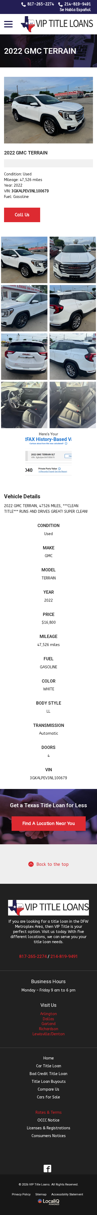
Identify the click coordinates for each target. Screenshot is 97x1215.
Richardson (48, 1029)
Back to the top (52, 864)
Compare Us (48, 1089)
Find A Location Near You (48, 823)
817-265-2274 (40, 4)
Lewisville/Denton (49, 1034)
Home (48, 1058)
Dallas (48, 1019)
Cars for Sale (48, 1097)
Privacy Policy (21, 1194)
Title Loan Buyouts (49, 1081)
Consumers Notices (49, 1136)
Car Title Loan (48, 1066)
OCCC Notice (48, 1120)
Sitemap (40, 1194)
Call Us (22, 214)
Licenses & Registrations (48, 1128)
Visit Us (48, 1005)
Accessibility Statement (67, 1194)
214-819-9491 (77, 4)
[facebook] (47, 1168)
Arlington (48, 1014)
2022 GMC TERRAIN (40, 50)
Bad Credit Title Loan (48, 1074)
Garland (48, 1024)
